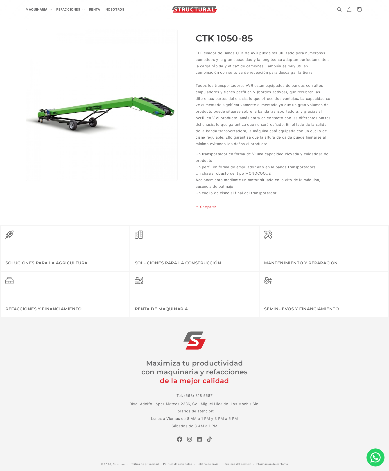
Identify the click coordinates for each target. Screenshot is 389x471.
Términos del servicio (237, 464)
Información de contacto (272, 464)
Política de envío (208, 464)
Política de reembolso (177, 464)
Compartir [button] (208, 207)
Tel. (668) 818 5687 (194, 395)
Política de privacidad (144, 464)
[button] (38, 9)
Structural (119, 464)
